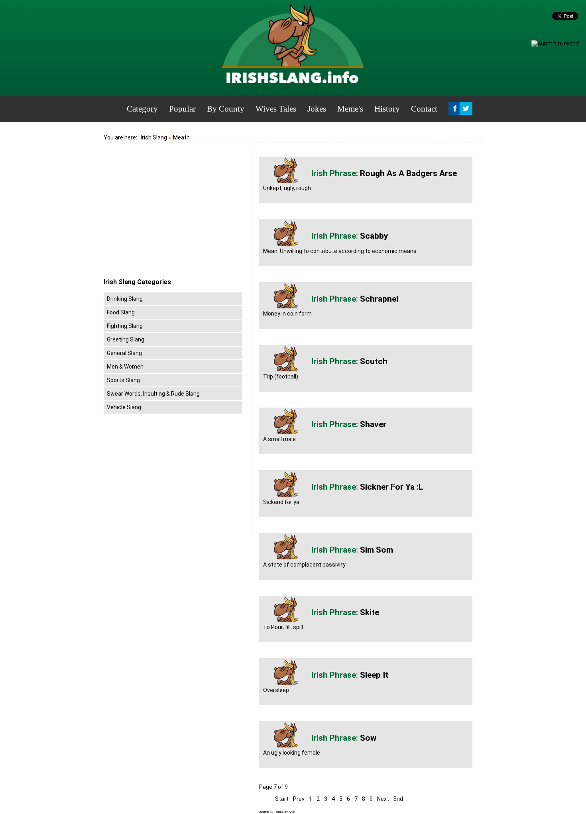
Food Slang (121, 312)
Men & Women (125, 366)
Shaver (373, 424)
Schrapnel (379, 299)
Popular (182, 109)
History (387, 109)
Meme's (350, 109)
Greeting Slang (125, 339)
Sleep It (374, 675)
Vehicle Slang (124, 407)
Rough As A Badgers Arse (408, 173)
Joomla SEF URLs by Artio (277, 812)
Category (142, 109)
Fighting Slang (125, 326)
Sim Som (376, 550)
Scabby (374, 236)
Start (282, 799)
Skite (369, 612)
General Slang (124, 353)
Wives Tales (276, 109)
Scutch (373, 361)
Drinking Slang (125, 299)
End (398, 799)
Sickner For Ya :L (391, 487)
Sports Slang (123, 380)
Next (383, 799)
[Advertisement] (171, 215)
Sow (368, 738)
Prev (299, 799)
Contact (424, 109)
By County (225, 109)
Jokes (316, 109)
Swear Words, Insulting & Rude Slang (153, 393)
